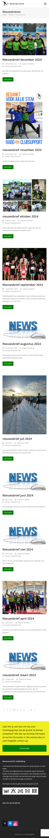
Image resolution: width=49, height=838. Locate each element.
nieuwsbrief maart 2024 (19, 675)
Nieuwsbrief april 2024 (18, 618)
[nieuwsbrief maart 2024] (24, 660)
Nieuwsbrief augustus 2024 (21, 344)
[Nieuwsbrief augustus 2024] (24, 329)
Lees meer (8, 79)
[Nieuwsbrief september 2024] (24, 264)
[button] (45, 4)
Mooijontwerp (29, 834)
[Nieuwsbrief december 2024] (24, 39)
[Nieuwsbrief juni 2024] (24, 480)
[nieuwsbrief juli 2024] (24, 405)
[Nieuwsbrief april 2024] (24, 597)
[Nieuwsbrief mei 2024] (24, 534)
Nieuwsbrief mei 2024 (17, 549)
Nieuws (7, 66)
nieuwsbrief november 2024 (22, 150)
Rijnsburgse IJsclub (17, 4)
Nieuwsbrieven (16, 66)
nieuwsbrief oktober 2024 (20, 216)
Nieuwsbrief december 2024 (22, 60)
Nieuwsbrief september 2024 (22, 285)
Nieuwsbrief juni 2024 (17, 495)
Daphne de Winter (28, 64)
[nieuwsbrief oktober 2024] (24, 195)
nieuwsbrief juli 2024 (17, 439)
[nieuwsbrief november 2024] (24, 118)
